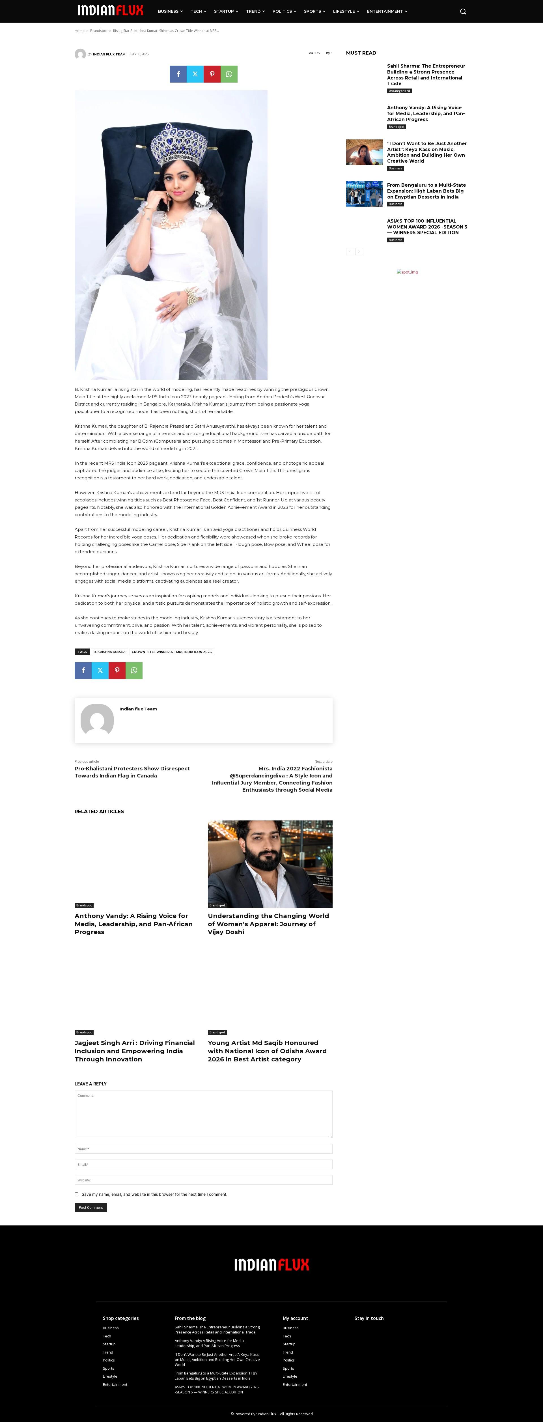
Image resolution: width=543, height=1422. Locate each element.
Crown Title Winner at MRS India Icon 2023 (172, 652)
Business (395, 168)
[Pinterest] (212, 74)
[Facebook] (178, 74)
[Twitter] (195, 74)
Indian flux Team (109, 54)
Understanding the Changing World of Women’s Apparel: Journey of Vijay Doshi (268, 924)
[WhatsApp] (229, 74)
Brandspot (84, 905)
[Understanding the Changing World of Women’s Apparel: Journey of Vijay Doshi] (270, 864)
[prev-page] (349, 251)
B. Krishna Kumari (110, 652)
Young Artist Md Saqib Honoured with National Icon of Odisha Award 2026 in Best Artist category (267, 1051)
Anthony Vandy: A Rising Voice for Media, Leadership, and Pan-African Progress (134, 924)
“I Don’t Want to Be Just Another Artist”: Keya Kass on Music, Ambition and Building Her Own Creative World (427, 152)
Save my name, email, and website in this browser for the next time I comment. (154, 1194)
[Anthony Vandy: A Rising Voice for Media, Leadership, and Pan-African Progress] (137, 864)
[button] (463, 11)
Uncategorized (399, 91)
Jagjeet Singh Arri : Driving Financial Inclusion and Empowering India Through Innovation (135, 1051)
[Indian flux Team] (81, 54)
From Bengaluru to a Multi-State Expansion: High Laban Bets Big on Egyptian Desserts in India (426, 191)
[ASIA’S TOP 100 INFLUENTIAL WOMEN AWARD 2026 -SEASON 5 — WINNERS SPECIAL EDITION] (364, 230)
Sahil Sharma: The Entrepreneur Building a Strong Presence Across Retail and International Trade (217, 1329)
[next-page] (358, 251)
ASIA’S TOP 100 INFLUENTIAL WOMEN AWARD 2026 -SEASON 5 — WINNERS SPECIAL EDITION (427, 227)
